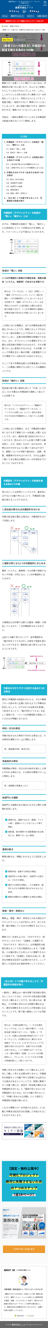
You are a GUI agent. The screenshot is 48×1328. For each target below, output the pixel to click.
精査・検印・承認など (17, 193)
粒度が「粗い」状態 (15, 149)
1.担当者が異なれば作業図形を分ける (22, 164)
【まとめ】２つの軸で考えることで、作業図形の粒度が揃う (23, 199)
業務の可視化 (15, 26)
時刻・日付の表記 (15, 179)
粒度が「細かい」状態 (16, 152)
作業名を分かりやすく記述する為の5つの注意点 (24, 174)
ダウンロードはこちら (24, 1247)
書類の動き (12, 190)
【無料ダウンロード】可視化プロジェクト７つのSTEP (24, 21)
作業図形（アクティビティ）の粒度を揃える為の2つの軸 (24, 158)
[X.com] (30, 1316)
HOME (6, 26)
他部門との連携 (14, 186)
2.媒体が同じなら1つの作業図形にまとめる (25, 167)
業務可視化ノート (18, 1324)
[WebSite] (19, 1316)
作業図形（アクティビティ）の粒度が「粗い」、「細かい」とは (24, 143)
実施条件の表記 (14, 183)
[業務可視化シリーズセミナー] (24, 1140)
